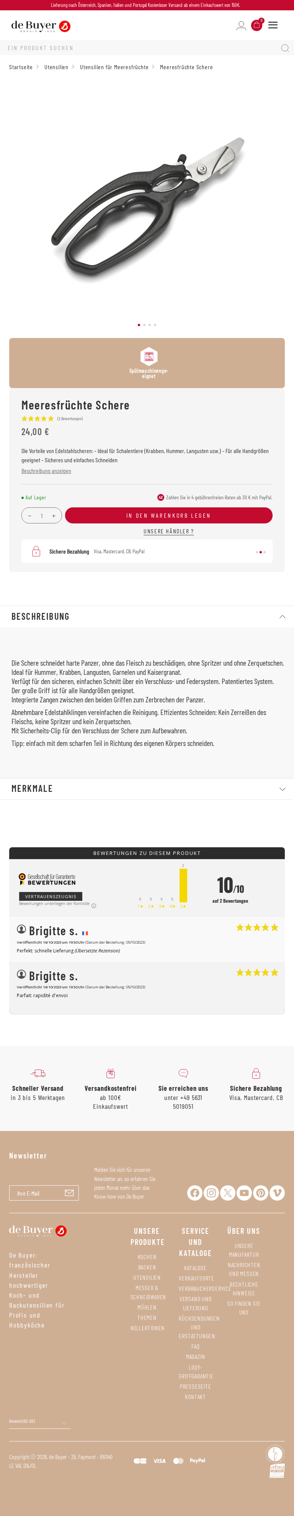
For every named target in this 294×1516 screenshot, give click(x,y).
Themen (147, 1317)
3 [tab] (150, 325)
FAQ (195, 1346)
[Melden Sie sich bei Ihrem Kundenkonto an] (241, 25)
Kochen (147, 1256)
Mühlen (147, 1307)
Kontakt (195, 1396)
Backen (147, 1267)
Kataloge (195, 1267)
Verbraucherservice (205, 1288)
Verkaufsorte (196, 1278)
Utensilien (147, 1277)
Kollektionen (148, 1327)
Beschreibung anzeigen (46, 470)
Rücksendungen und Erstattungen (199, 1327)
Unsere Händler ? (169, 531)
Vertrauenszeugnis (50, 896)
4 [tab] (155, 325)
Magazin (195, 1356)
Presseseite (195, 1386)
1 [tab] (139, 325)
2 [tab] (144, 325)
